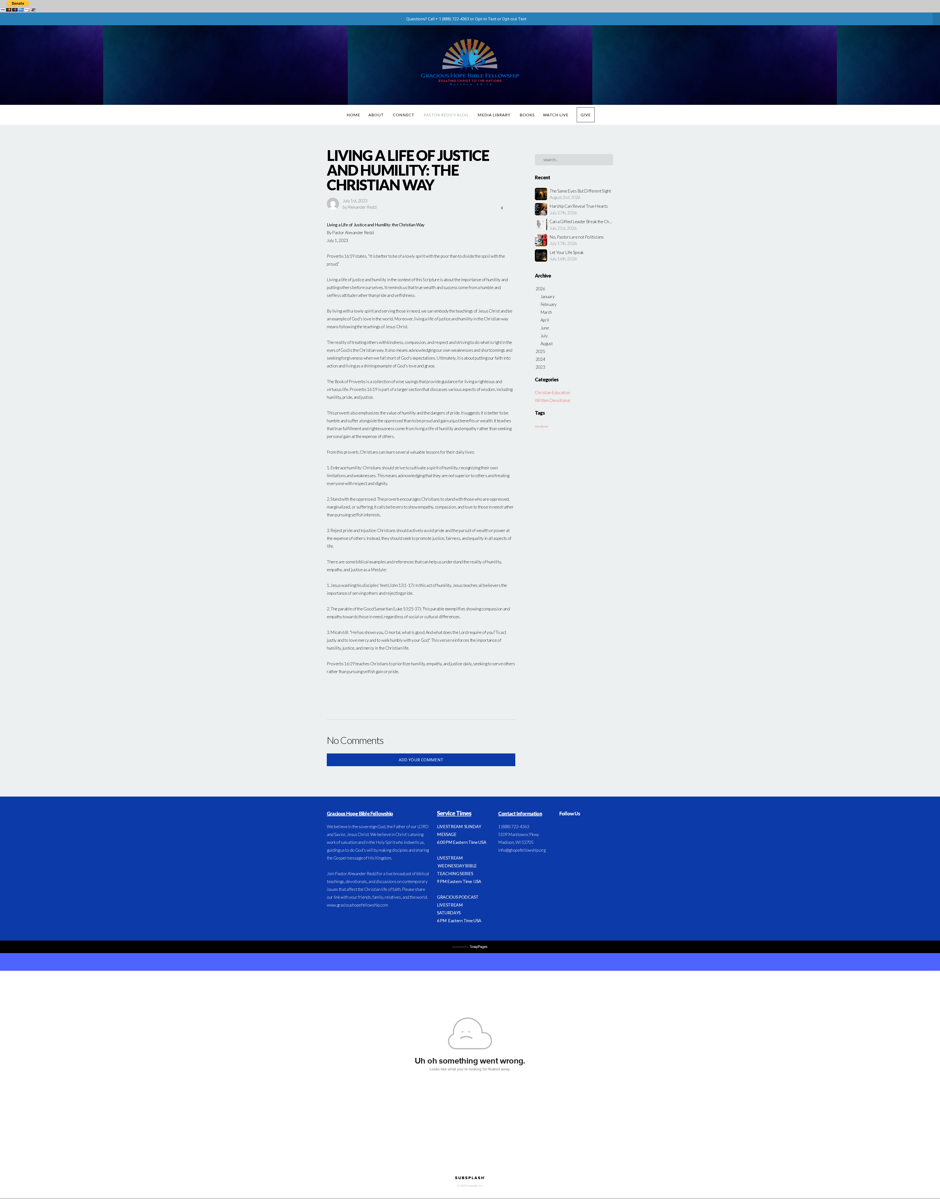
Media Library (494, 114)
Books (527, 114)
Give (586, 114)
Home (353, 114)
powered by (470, 947)
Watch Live (556, 114)
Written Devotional (552, 400)
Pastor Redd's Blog (446, 114)
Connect (404, 114)
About (376, 114)
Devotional (541, 426)
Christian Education (552, 392)
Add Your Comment (421, 760)
